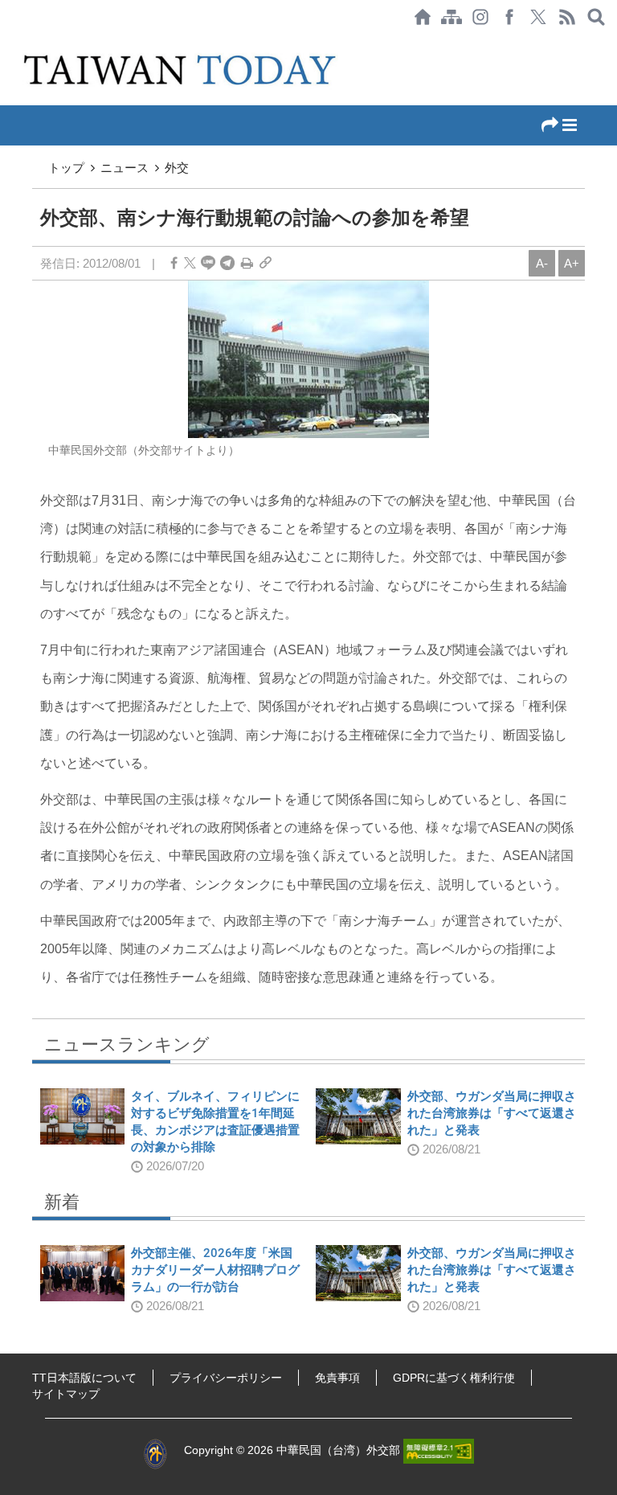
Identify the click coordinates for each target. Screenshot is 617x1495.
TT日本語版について (84, 1377)
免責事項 (337, 1377)
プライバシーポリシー (226, 1377)
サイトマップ (66, 1393)
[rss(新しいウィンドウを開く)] (567, 17)
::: (5, 41)
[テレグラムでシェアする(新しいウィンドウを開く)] (227, 263)
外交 (177, 167)
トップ (66, 167)
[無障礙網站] (438, 1450)
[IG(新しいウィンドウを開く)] (480, 17)
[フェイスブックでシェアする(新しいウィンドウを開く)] (509, 17)
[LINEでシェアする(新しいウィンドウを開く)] (208, 263)
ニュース (124, 167)
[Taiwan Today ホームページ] (422, 17)
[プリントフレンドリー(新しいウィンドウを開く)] (247, 263)
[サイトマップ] (451, 17)
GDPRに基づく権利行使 (454, 1377)
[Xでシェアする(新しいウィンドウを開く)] (538, 17)
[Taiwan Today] (182, 69)
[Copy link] (265, 263)
